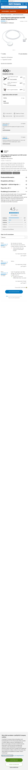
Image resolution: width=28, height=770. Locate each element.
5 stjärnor (5, 217)
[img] (26, 39)
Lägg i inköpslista (23, 53)
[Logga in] (23, 4)
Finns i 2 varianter (13, 79)
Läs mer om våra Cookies (7, 755)
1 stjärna (4, 226)
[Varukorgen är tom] (26, 4)
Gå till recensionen (6, 130)
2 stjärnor (5, 224)
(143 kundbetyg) (4, 22)
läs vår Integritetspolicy (18, 755)
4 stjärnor (5, 220)
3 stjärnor (5, 222)
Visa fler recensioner (14, 291)
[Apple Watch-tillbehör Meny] (12, 14)
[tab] (4, 1)
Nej (24, 255)
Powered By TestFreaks (20, 287)
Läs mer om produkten (6, 63)
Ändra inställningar (14, 767)
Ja (21, 255)
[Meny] (1, 4)
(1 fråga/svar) (11, 22)
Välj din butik (6, 102)
